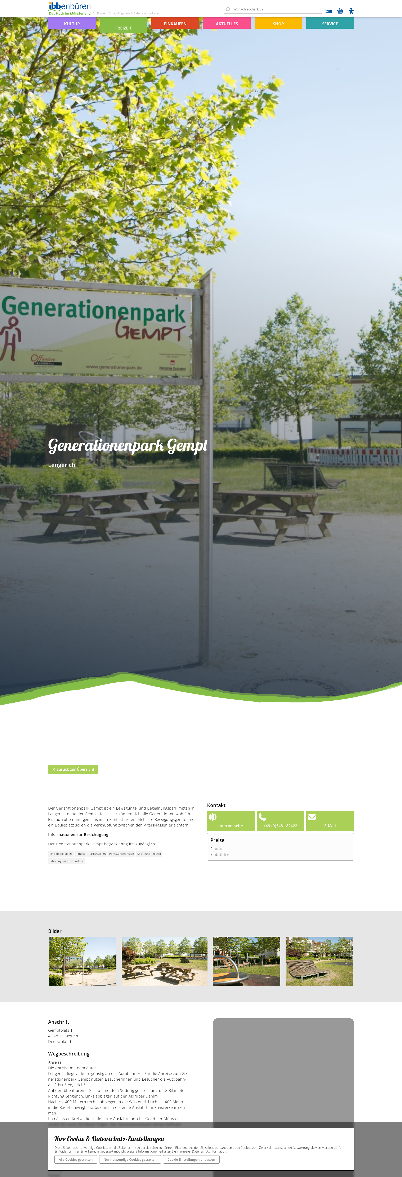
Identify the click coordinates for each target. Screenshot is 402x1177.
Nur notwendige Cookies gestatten (130, 1159)
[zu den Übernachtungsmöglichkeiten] (327, 12)
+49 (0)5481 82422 (280, 825)
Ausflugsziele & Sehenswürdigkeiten (136, 13)
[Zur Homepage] (69, 8)
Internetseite (231, 825)
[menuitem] (72, 23)
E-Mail (330, 825)
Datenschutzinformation (209, 1151)
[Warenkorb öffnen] (340, 11)
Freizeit (102, 13)
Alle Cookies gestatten (76, 1159)
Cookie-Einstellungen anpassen (191, 1159)
